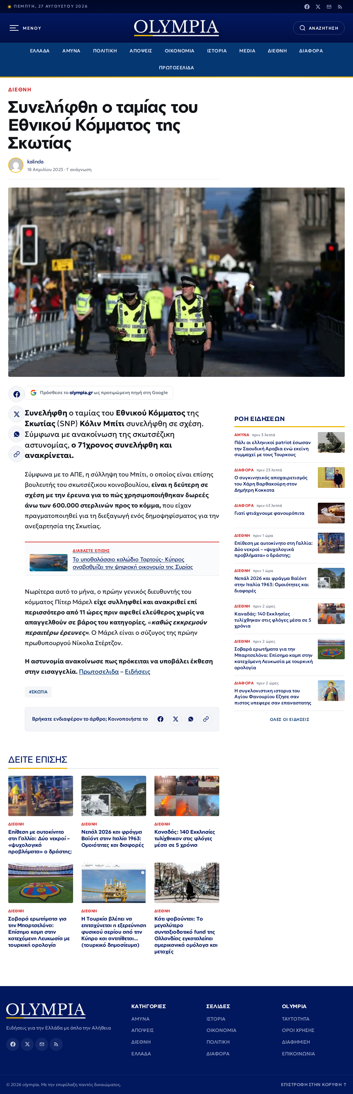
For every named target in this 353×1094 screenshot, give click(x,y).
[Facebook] (307, 6)
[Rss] (340, 6)
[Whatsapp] (16, 434)
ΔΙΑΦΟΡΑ (311, 51)
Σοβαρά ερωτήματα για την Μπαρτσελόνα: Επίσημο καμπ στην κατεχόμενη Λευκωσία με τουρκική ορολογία (39, 931)
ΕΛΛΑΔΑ (40, 51)
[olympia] (176, 28)
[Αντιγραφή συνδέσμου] (16, 454)
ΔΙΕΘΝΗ (277, 51)
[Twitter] (318, 6)
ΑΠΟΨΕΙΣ (141, 51)
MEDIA (247, 51)
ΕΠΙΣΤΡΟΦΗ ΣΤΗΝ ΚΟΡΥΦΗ (314, 1084)
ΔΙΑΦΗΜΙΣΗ (296, 1042)
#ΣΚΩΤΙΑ (38, 691)
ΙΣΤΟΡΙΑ (217, 51)
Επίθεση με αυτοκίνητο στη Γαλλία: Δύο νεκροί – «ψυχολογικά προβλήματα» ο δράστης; (40, 842)
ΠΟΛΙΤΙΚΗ (105, 51)
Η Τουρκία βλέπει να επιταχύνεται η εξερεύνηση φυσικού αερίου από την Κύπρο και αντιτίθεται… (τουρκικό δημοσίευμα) (113, 931)
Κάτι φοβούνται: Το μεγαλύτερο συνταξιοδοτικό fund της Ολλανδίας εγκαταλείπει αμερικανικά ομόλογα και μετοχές (186, 934)
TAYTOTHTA (296, 1019)
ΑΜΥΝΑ (71, 51)
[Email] (329, 6)
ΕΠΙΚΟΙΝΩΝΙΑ (298, 1054)
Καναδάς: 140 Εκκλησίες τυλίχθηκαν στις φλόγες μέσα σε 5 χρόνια (184, 838)
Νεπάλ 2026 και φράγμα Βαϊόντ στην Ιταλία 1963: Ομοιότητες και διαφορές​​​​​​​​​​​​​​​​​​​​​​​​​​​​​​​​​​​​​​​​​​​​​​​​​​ (112, 838)
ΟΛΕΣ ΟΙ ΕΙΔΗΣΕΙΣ (290, 719)
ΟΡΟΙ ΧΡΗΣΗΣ (298, 1030)
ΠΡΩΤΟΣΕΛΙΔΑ (176, 68)
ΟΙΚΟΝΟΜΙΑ (180, 51)
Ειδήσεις (137, 671)
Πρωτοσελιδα (99, 671)
